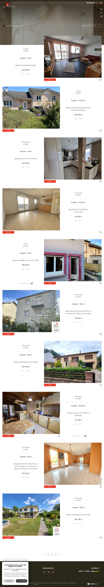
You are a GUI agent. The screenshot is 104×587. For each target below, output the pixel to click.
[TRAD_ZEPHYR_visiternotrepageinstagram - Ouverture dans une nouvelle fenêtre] (48, 572)
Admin (60, 583)
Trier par (84, 25)
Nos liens (65, 583)
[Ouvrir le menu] (101, 3)
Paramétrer (9, 581)
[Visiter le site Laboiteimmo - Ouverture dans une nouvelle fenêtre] (92, 584)
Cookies (36, 584)
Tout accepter (21, 581)
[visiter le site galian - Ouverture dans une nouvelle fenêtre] (84, 571)
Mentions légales (54, 583)
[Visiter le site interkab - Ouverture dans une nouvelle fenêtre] (95, 571)
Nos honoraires (38, 583)
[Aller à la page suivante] (59, 554)
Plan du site (46, 583)
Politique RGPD (72, 583)
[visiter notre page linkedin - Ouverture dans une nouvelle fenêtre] (53, 572)
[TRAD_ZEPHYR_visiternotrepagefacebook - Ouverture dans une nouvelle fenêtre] (44, 572)
